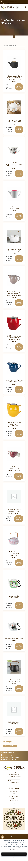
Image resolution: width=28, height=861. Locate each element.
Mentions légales (14, 792)
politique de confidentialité (16, 849)
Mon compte (14, 801)
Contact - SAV (14, 798)
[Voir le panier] (25, 7)
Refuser (14, 858)
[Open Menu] (21, 7)
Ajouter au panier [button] (19, 86)
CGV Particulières (14, 796)
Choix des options (19, 476)
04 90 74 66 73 (9, 837)
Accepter (14, 854)
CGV (14, 794)
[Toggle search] (17, 7)
